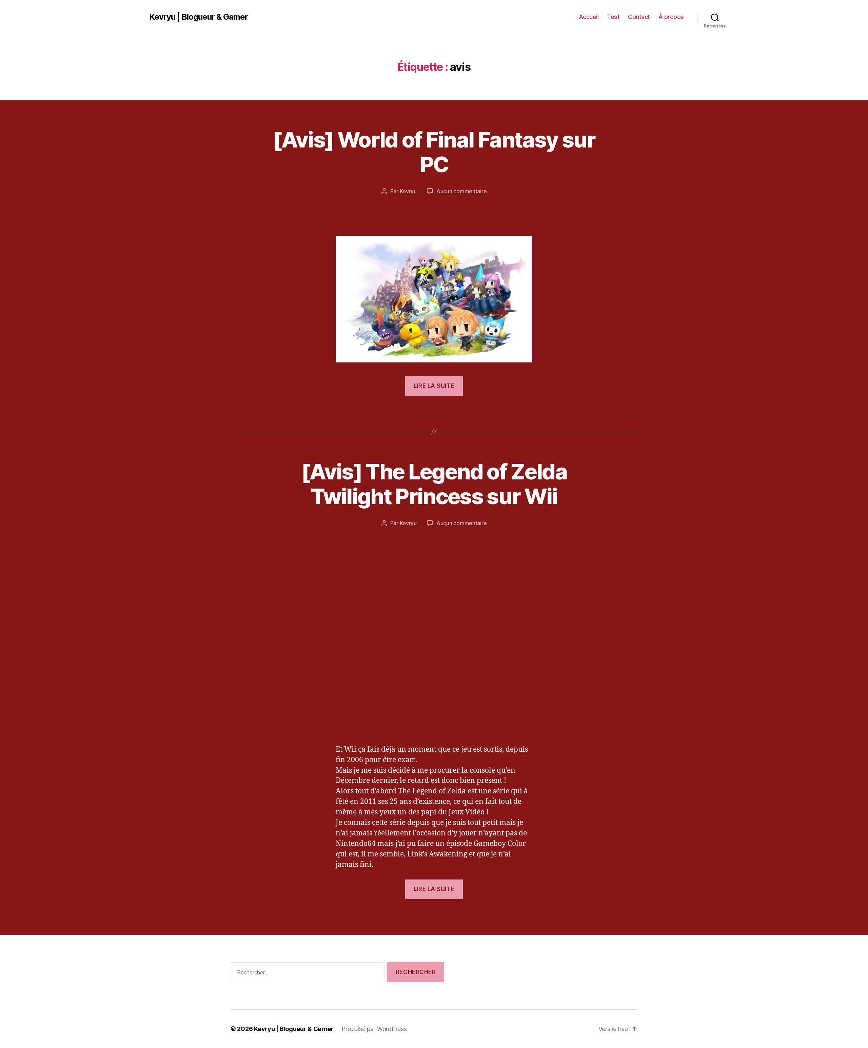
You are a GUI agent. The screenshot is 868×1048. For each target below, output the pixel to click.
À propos (671, 16)
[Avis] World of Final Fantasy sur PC (434, 151)
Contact (639, 16)
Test (613, 16)
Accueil (589, 16)
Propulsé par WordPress (374, 1028)
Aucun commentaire (461, 191)
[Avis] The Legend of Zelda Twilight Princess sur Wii (434, 483)
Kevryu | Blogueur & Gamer (198, 17)
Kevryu (408, 191)
